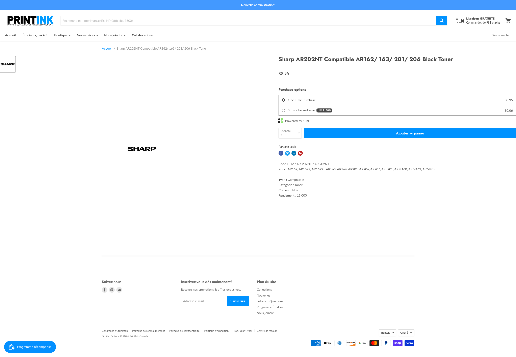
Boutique (61, 35)
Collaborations (142, 35)
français (385, 332)
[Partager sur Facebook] (281, 153)
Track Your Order (242, 330)
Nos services (86, 35)
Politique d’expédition (216, 330)
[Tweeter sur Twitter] (287, 153)
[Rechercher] (441, 20)
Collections (264, 289)
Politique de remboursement (148, 330)
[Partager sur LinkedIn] (293, 153)
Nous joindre (113, 35)
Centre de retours (267, 330)
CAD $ (404, 332)
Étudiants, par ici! (35, 35)
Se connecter (501, 35)
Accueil (10, 35)
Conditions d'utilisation (115, 330)
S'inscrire (238, 301)
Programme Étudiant (270, 307)
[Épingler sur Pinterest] (300, 153)
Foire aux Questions (270, 301)
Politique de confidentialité (184, 330)
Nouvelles (263, 295)
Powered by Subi (297, 121)
